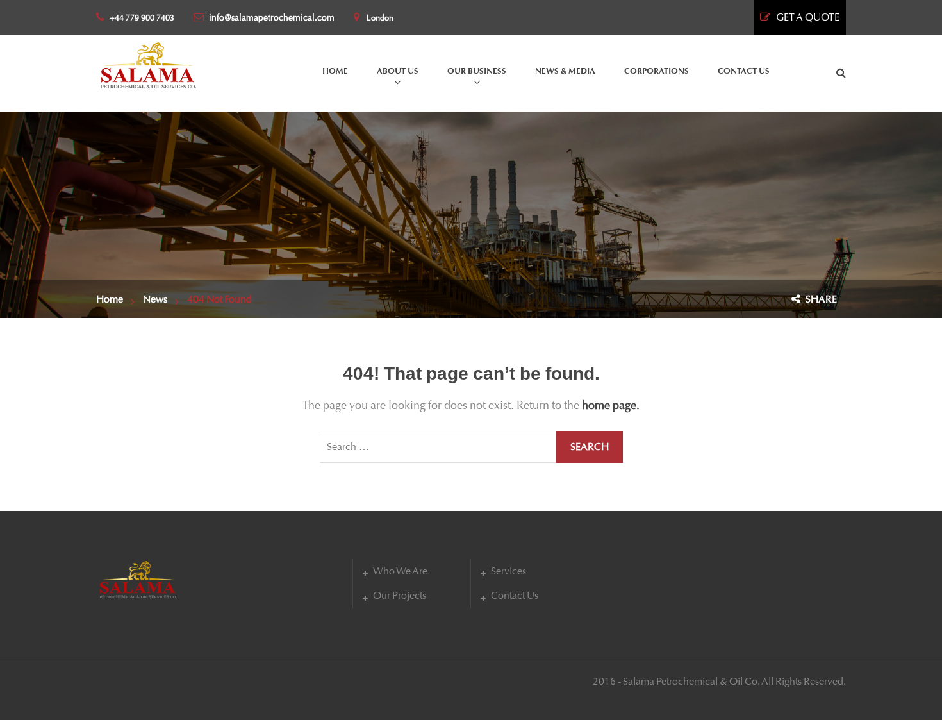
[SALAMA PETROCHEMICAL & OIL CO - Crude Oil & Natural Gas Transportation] (147, 62)
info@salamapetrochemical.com (272, 17)
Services (508, 571)
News (155, 299)
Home (109, 299)
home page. (611, 405)
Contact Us (514, 595)
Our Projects (399, 595)
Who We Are (400, 571)
